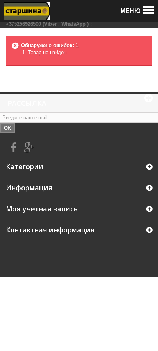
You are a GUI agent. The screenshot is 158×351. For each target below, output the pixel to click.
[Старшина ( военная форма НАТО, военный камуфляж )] (27, 11)
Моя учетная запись (42, 208)
